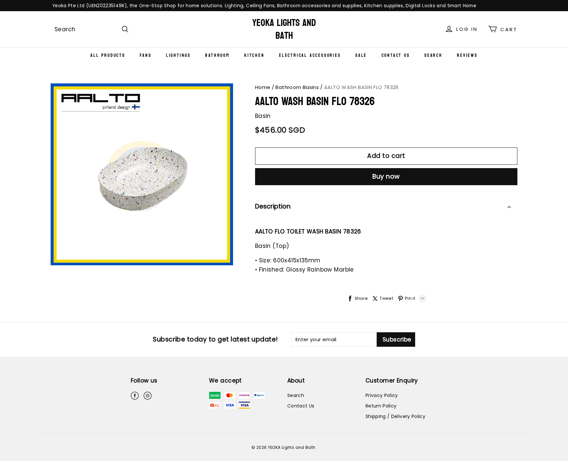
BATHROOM (217, 55)
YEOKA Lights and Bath (284, 29)
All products (107, 55)
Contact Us (396, 55)
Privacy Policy (382, 395)
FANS (145, 55)
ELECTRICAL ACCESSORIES (310, 55)
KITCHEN (254, 55)
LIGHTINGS (178, 55)
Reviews (467, 55)
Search (433, 55)
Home (263, 87)
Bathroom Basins (297, 87)
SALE (361, 55)
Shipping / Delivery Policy (395, 416)
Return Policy (381, 406)
